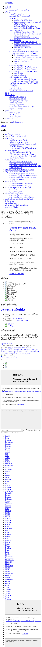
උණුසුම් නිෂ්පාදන (14, 347)
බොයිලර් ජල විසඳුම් (16, 104)
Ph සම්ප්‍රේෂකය (25, 353)
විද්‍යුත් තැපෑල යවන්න (9, 357)
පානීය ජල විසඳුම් (15, 103)
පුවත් (7, 110)
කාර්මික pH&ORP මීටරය (23, 20)
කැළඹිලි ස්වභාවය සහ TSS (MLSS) (22, 53)
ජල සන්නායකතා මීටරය (10, 353)
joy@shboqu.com (17, 122)
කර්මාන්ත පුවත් (15, 116)
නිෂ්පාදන (8, 12)
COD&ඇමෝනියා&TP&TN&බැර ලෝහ (24, 51)
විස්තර (21, 274)
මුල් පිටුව (8, 6)
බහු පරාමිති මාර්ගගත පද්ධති (19, 16)
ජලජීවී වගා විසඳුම (16, 108)
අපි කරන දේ (10, 95)
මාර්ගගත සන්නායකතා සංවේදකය (26, 38)
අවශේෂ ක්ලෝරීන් (16, 65)
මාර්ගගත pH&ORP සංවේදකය (25, 26)
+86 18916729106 (18, 318)
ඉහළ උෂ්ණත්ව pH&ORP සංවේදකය (27, 28)
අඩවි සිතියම (26, 347)
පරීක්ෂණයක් (14, 274)
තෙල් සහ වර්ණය (15, 89)
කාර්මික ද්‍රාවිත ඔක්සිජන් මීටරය (25, 42)
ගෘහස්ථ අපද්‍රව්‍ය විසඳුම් (17, 97)
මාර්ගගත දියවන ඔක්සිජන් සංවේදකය (23, 164)
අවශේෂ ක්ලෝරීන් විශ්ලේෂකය (25, 67)
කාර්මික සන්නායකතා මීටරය (24, 32)
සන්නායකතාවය (15, 30)
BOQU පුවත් (14, 114)
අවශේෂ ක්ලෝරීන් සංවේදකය (25, 69)
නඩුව (7, 93)
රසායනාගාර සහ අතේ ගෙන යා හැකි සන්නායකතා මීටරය (27, 35)
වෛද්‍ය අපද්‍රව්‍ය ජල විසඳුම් (18, 101)
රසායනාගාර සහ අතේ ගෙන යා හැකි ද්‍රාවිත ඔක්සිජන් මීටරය (27, 45)
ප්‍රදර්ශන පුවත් (14, 112)
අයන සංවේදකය (20, 75)
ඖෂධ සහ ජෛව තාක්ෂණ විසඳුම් (21, 106)
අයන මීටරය (18, 73)
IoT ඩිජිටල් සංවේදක (16, 14)
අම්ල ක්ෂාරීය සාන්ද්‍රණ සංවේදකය (26, 81)
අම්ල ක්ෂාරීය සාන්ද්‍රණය (18, 77)
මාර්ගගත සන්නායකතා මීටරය (12, 349)
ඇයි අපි (8, 8)
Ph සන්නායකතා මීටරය (31, 351)
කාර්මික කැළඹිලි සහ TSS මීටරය (26, 55)
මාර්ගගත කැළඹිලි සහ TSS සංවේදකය (23, 175)
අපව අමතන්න (10, 118)
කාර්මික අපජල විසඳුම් (17, 99)
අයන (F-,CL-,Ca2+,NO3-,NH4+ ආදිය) (23, 71)
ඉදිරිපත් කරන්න (6, 343)
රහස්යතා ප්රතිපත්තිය (13, 309)
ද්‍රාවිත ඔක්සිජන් (15, 40)
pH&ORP (12, 18)
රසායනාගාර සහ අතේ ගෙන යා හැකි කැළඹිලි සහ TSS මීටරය (27, 58)
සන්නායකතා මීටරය (14, 351)
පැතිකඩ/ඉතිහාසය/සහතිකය (19, 10)
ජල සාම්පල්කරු (15, 87)
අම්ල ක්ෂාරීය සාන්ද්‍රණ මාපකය (25, 79)
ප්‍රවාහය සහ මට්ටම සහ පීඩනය (21, 91)
